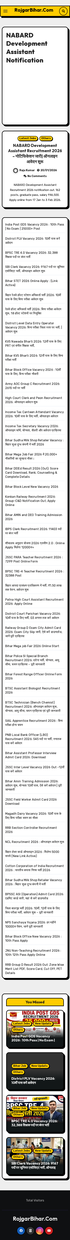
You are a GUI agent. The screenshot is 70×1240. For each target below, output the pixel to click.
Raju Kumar (27, 170)
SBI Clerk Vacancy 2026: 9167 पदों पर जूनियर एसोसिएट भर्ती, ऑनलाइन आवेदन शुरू (34, 1167)
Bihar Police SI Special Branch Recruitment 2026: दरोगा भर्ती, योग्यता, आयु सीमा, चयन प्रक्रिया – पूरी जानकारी (32, 660)
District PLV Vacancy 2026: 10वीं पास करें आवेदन (33, 1080)
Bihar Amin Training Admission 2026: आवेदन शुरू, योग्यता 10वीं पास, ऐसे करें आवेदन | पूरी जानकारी (33, 785)
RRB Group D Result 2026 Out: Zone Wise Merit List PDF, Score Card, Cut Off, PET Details (34, 969)
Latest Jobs (27, 138)
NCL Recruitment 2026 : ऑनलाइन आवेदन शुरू (34, 842)
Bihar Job (19, 1066)
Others (46, 138)
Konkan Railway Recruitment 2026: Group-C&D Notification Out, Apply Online (30, 501)
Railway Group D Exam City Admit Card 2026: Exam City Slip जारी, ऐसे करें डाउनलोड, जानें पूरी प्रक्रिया (33, 632)
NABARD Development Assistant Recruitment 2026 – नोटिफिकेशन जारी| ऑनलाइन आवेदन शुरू (35, 153)
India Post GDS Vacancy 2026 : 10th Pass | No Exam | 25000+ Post (33, 1040)
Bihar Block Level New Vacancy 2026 (31, 487)
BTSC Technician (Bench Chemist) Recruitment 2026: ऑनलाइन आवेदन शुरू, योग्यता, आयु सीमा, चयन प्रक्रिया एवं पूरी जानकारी (32, 707)
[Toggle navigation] (5, 11)
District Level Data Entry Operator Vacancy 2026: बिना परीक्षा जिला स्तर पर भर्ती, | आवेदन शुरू (33, 327)
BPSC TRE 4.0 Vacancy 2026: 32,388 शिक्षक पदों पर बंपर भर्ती (34, 1123)
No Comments (37, 176)
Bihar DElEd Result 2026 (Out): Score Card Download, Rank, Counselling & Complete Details (31, 473)
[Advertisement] (36, 93)
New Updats (43, 1023)
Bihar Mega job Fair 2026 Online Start (32, 646)
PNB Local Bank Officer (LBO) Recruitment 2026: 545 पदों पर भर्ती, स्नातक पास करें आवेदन (33, 739)
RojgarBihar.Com (33, 10)
